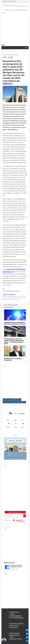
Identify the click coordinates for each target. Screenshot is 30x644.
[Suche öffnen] (26, 47)
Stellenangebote (16, 616)
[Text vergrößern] (27, 630)
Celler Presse (14, 633)
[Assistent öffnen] (3, 640)
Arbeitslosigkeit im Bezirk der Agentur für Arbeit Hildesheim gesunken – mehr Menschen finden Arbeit (14, 341)
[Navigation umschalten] (3, 45)
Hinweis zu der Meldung (9, 294)
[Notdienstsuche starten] (24, 515)
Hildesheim (15, 55)
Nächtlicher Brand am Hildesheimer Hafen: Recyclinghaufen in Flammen (14, 323)
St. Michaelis (14, 402)
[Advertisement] (15, 28)
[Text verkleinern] (27, 633)
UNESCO (22, 402)
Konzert (5, 402)
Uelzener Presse (16, 639)
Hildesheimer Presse (14, 613)
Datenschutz (14, 625)
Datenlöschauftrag (16, 624)
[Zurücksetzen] (27, 641)
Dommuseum (7, 399)
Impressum (14, 627)
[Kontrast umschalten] (27, 637)
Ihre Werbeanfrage (16, 618)
